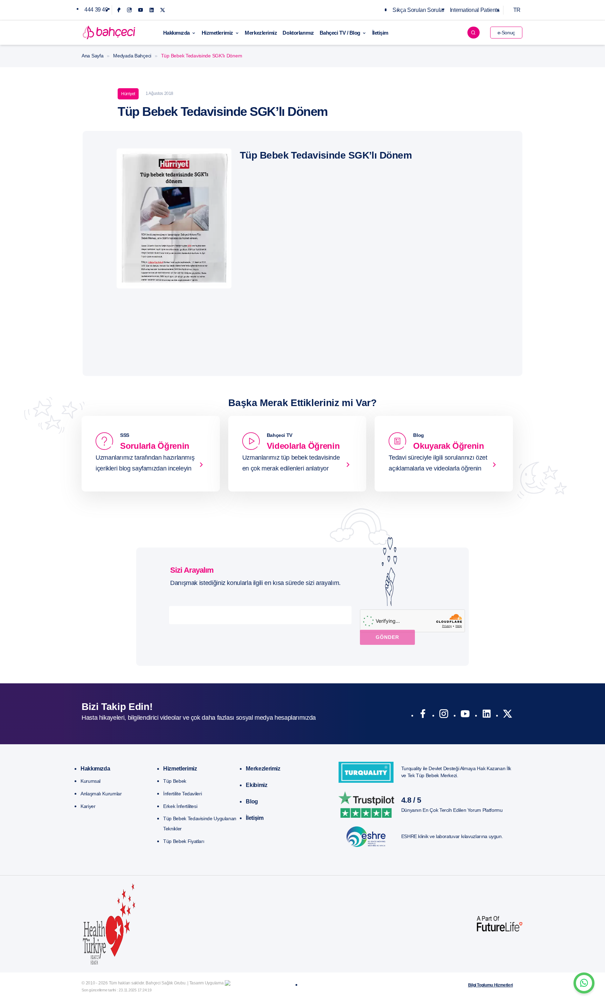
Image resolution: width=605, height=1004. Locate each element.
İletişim (380, 33)
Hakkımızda (176, 33)
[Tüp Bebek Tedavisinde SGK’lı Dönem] (174, 218)
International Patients (475, 10)
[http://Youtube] (465, 715)
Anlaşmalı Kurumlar (101, 793)
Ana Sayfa (92, 55)
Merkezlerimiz (261, 33)
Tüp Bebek (174, 781)
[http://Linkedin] (486, 715)
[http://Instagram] (443, 715)
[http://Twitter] (507, 715)
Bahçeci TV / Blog (340, 33)
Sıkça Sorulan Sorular (418, 10)
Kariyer (88, 806)
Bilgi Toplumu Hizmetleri (490, 985)
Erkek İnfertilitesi (180, 806)
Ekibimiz (256, 785)
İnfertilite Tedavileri (182, 793)
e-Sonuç (506, 32)
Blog (252, 801)
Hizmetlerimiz (217, 33)
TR (517, 10)
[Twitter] (162, 10)
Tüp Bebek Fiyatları (183, 841)
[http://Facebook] (422, 715)
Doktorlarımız (298, 33)
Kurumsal (90, 781)
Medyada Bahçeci (132, 55)
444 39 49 (96, 10)
